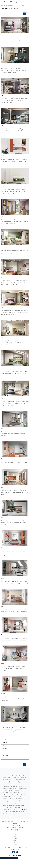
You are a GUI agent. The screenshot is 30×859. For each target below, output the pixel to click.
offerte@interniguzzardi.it (17, 827)
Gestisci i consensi (13, 858)
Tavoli (15, 836)
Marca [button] (4, 739)
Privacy (2, 858)
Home (2, 5)
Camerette (14, 5)
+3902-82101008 (15, 825)
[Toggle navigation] (27, 2)
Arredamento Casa (8, 5)
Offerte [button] (4, 758)
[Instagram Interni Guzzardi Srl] (17, 852)
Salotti (15, 840)
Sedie (15, 834)
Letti (15, 842)
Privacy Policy (15, 849)
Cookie (6, 858)
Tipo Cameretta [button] (7, 752)
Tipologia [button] (5, 749)
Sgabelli (15, 838)
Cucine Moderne (15, 829)
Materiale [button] (5, 742)
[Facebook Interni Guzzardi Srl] (13, 852)
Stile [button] (3, 745)
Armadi (15, 844)
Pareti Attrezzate (15, 833)
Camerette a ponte (21, 5)
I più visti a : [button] (5, 755)
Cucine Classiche (15, 831)
